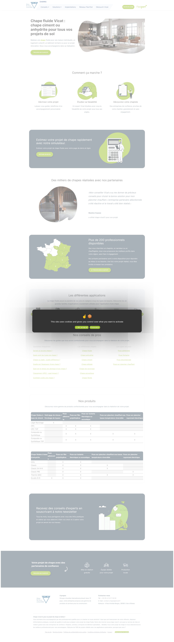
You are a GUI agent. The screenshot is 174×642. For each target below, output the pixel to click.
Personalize (95, 327)
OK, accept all (82, 327)
